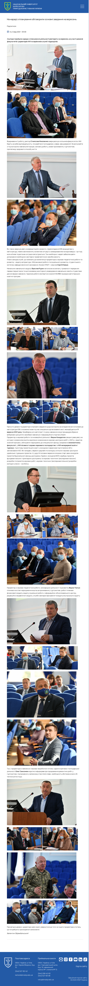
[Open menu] (82, 6)
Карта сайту (81, 966)
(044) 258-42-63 (44, 973)
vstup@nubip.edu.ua (46, 979)
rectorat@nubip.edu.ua (24, 975)
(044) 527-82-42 (21, 971)
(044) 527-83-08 (44, 976)
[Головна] (8, 963)
